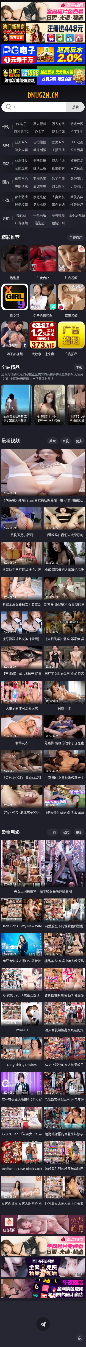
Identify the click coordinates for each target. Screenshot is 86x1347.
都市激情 (21, 197)
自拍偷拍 (39, 142)
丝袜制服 (39, 150)
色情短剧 (58, 223)
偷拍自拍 (39, 160)
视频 (6, 145)
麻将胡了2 (21, 131)
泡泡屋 (39, 223)
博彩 (6, 127)
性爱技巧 (76, 204)
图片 (6, 181)
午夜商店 (39, 215)
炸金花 (39, 131)
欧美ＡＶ (58, 142)
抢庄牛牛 (76, 131)
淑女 (66, 832)
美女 (52, 441)
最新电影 (10, 832)
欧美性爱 (76, 160)
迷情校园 (21, 204)
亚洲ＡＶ (21, 142)
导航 (6, 218)
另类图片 (76, 186)
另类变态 (76, 168)
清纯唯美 (39, 186)
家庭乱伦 (39, 197)
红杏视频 (21, 223)
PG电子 (21, 124)
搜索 (75, 107)
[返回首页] (80, 1337)
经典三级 (39, 168)
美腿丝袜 (21, 186)
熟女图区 (58, 186)
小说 (6, 200)
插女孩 (21, 215)
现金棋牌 (58, 131)
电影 (6, 163)
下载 (79, 367)
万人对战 (58, 124)
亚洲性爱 (21, 160)
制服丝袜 (21, 168)
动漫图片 (76, 178)
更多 (79, 441)
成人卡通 (58, 160)
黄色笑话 (58, 204)
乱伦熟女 (58, 168)
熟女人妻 (21, 150)
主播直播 (58, 150)
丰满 (52, 832)
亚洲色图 (39, 178)
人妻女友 (58, 197)
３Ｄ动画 (76, 142)
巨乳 (66, 441)
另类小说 (39, 204)
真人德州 (39, 124)
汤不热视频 (77, 215)
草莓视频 (58, 215)
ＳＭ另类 (76, 150)
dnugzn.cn (43, 95)
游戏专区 (76, 124)
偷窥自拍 (21, 178)
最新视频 (10, 441)
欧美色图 (58, 178)
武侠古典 (76, 197)
